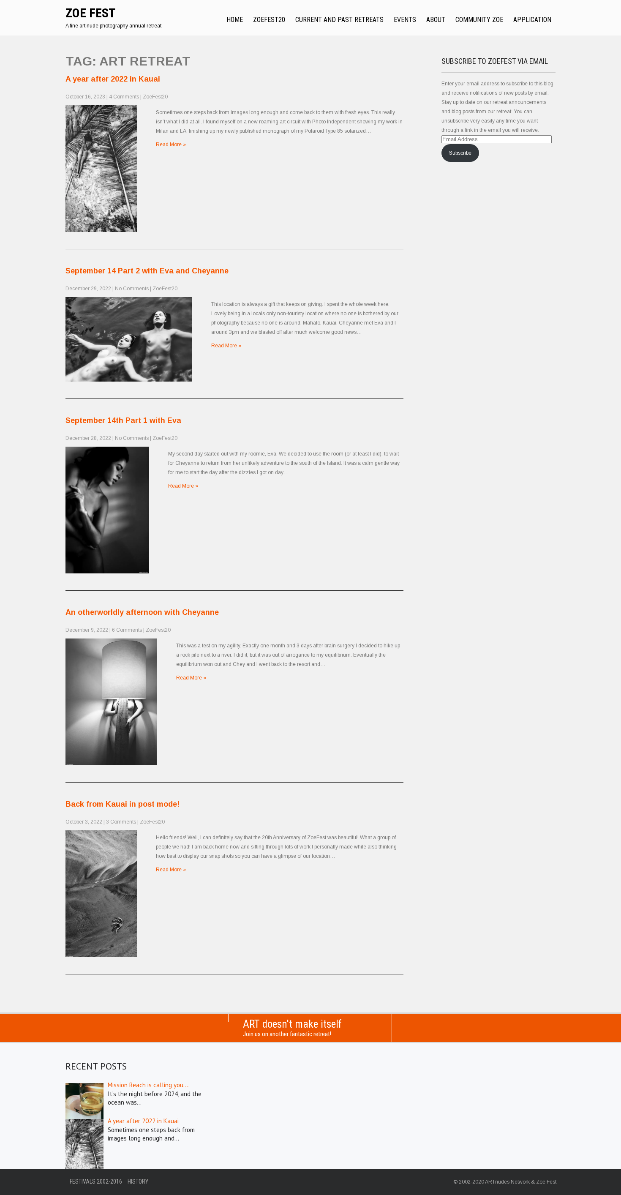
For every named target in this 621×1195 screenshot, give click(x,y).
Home (234, 20)
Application (532, 20)
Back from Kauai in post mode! (122, 804)
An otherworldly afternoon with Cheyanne (142, 612)
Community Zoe (479, 20)
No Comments (132, 289)
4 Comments (124, 97)
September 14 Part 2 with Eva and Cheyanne (147, 271)
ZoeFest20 (269, 20)
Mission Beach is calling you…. (149, 1085)
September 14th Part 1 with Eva (123, 420)
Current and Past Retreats (339, 20)
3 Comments (121, 822)
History (138, 1181)
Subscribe (460, 153)
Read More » (171, 144)
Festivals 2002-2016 (96, 1181)
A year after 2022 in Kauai (112, 79)
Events (405, 20)
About (435, 20)
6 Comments (127, 630)
